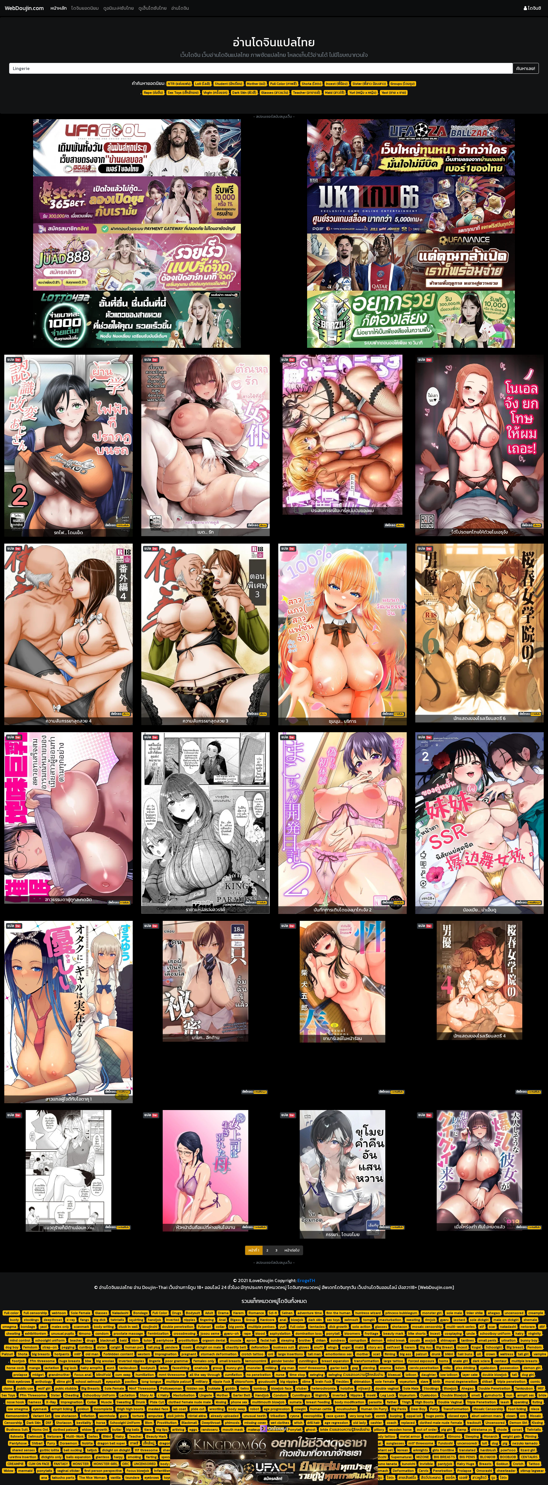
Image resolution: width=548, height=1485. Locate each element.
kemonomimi (255, 1361)
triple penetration (511, 1381)
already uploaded (225, 1415)
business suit (283, 1347)
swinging (316, 1374)
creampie (535, 1313)
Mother (222, 1395)
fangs (84, 1319)
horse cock (15, 1367)
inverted (172, 1319)
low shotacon (65, 1415)
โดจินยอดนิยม (85, 8)
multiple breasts (524, 1361)
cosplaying (453, 1333)
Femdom (534, 1347)
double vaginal (387, 1388)
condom (102, 1333)
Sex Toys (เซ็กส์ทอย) (183, 92)
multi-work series (461, 1326)
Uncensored (495, 1422)
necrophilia (313, 1415)
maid (359, 1347)
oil (479, 1354)
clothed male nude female (441, 1422)
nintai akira (197, 1415)
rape (247, 1333)
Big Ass (426, 1347)
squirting (136, 1319)
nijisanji (364, 1388)
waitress (506, 1354)
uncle (470, 1333)
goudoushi (266, 1381)
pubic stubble (66, 1388)
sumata (295, 1402)
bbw (88, 1361)
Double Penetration (494, 1388)
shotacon (399, 1326)
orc (522, 1415)
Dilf (48, 1422)
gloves (304, 1347)
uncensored (514, 1313)
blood (260, 1333)
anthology (43, 1381)
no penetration (259, 1374)
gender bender (282, 1361)
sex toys (333, 1319)
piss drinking (465, 1367)
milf (77, 1354)
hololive (347, 1388)
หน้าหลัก (60, 7)
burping (396, 1415)
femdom (30, 1347)
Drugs (176, 1313)
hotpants (62, 1354)
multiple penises (261, 1326)
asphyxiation (280, 1333)
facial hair (268, 1340)
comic (535, 1381)
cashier (376, 1422)
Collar (91, 1402)
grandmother (59, 1374)
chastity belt (236, 1347)
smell (475, 1395)
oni (270, 1354)
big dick (100, 1319)
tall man (314, 1354)
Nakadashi (120, 1313)
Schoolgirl (494, 1347)
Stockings (431, 1388)
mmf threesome (312, 1367)
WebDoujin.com (24, 8)
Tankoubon (524, 1388)
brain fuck (323, 1381)
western (144, 1354)
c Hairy (163, 1395)
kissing (221, 1402)
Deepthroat (211, 1422)
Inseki (371, 1395)
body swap (236, 1409)
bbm (135, 1340)
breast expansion (335, 1361)
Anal (222, 1319)
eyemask (40, 1409)
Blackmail (189, 1422)
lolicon (411, 1374)
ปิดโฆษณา (277, 1428)
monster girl (432, 1313)
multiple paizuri (178, 1381)
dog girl (528, 1374)
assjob (430, 1340)
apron (251, 1340)
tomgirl (369, 1319)
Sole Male (411, 1388)
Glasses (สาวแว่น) (274, 92)
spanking (521, 1402)
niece (535, 1409)
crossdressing (185, 1333)
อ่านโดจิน (180, 8)
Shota (22, 1354)
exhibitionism (35, 1333)
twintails (117, 1319)
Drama (223, 1313)
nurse (280, 1374)
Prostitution (167, 1422)
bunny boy (529, 1340)
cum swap (123, 1374)
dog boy (12, 1347)
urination (508, 1340)
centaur (500, 1361)
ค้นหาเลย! (525, 68)
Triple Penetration (481, 1402)
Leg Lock (387, 1395)
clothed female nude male (189, 1402)
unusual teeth (254, 1415)
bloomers (352, 1333)
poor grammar (176, 1361)
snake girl (460, 1361)
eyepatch (113, 1381)
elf (482, 1326)
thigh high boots (130, 1409)
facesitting (181, 1367)
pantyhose (165, 1340)
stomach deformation (219, 1354)
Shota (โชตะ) (311, 83)
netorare (528, 1326)
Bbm (148, 1422)
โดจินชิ (534, 8)
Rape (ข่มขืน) (153, 92)
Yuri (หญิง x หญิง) (362, 92)
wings (332, 1347)
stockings (31, 1319)
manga (34, 1367)
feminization (158, 1333)
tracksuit (474, 1422)
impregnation (166, 1354)
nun (509, 1395)
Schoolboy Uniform (99, 1395)
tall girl (523, 1354)
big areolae (105, 1361)
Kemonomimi (17, 1415)
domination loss (308, 1333)
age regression (336, 1422)
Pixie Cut (157, 1402)
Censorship (13, 1422)
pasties (131, 1381)
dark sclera (481, 1361)
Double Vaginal (450, 1402)
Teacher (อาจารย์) (306, 92)
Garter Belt (241, 1395)
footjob (18, 1361)
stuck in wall (128, 1326)
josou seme (209, 1333)
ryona (294, 1415)
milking (271, 1367)
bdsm (400, 1367)
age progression (277, 1409)
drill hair (313, 1422)
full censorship (35, 1313)
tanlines (467, 1340)
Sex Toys (8, 1395)
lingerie (155, 1361)
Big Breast (444, 1347)
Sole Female (80, 1313)
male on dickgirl (506, 1319)
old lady (359, 1422)
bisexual (394, 1374)
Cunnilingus (301, 1395)
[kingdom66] (274, 1446)
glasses (381, 1326)
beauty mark (393, 1333)
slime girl (64, 1381)
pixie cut (197, 1409)
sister (101, 1347)
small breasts (230, 1361)
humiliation (145, 1374)
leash (505, 1402)
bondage (28, 1326)
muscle (235, 1340)
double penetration (177, 1326)
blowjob (297, 1319)
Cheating (72, 1395)
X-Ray (51, 1402)
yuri (282, 1326)
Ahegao (467, 1388)
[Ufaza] (411, 147)
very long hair (360, 1415)
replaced (408, 1422)
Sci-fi (273, 1313)
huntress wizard (368, 1313)
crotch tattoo (252, 1354)
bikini (449, 1354)
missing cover (255, 1422)
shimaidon (362, 1381)
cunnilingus (308, 1361)
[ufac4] (274, 1472)
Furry (434, 1409)
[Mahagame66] (411, 204)
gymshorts (493, 1395)
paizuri (421, 1354)
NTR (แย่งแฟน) (179, 83)
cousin (415, 1340)
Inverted (339, 1395)
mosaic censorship (427, 1326)
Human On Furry (374, 1409)
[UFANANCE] (411, 262)
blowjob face (281, 1388)
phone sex (239, 1402)
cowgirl (300, 1409)
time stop (297, 1374)
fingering (207, 1319)
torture (138, 1415)
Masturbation (184, 1395)
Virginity (321, 1395)
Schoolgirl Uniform (125, 1422)
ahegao (494, 1313)
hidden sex (195, 1388)
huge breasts (69, 1361)
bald (123, 1340)
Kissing (537, 1422)
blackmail (107, 1340)
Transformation (456, 1409)
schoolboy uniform (495, 1333)
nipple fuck (221, 1381)
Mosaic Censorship (488, 1409)
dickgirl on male (208, 1347)
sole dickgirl (479, 1319)
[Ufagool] (137, 147)
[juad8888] (137, 262)
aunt (110, 1367)
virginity (534, 1333)
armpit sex (525, 1395)
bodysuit (148, 1367)
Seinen (287, 1313)
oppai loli (413, 1415)
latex (164, 1367)
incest (435, 1333)
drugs (90, 1340)
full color (11, 1313)
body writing (104, 1326)
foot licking (517, 1409)
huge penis (435, 1415)
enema (385, 1367)
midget (38, 1374)
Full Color (159, 1313)
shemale (530, 1319)
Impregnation (71, 1402)
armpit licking (61, 1409)
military (202, 1381)
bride (543, 1395)
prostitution (188, 1340)
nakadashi (508, 1326)
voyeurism (407, 1381)
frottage (371, 1333)
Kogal (476, 1347)
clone (7, 1388)
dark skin (315, 1319)
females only (203, 1361)
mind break (396, 1340)
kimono (85, 1333)
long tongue (151, 1381)
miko (447, 1367)
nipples (189, 1319)
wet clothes (280, 1422)
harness (35, 1402)
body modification (349, 1402)
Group (250, 1319)
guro (123, 1415)
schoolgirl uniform (50, 1340)
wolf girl (44, 1388)
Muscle (106, 1402)
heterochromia (324, 1388)
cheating (13, 1333)
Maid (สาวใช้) (334, 92)
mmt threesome (172, 1374)
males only (60, 1326)
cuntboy (85, 1347)
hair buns (465, 1354)
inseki (187, 1347)
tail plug (154, 1347)
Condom (280, 1395)
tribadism (277, 1415)
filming (390, 1354)
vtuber (301, 1388)
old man (91, 1354)
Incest (462, 1347)
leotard (459, 1319)
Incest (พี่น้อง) (337, 83)
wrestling (216, 1409)
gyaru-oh (231, 1333)
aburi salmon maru (486, 1415)
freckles (342, 1381)
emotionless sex (338, 1354)
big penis (236, 1326)
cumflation (233, 1374)
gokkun (83, 1409)
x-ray (71, 1319)
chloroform (244, 1381)
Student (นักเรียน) (228, 83)
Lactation (127, 1395)
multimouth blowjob (268, 1402)
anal (282, 1319)
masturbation (390, 1319)
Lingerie (206, 1395)
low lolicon (449, 1374)
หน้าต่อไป (292, 1250)
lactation (52, 1367)
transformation (366, 1361)
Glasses (101, 1313)
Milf (541, 1388)
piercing (368, 1367)
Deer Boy (418, 1409)
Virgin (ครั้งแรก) (215, 92)
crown (490, 1354)
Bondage (140, 1313)
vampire (539, 1354)
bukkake (214, 1388)
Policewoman (171, 1388)
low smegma (18, 1409)
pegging (68, 1347)
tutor (148, 1340)
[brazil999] (411, 319)
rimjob (430, 1319)
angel (346, 1347)
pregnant (189, 1354)
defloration (260, 1347)
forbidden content (118, 1354)
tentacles (317, 1326)
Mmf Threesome (142, 1388)
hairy (519, 1333)
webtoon (59, 1313)
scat (376, 1354)
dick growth (338, 1326)
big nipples (288, 1381)
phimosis (232, 1422)
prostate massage (128, 1333)
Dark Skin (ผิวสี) (244, 92)
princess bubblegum (401, 1313)
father (392, 1402)
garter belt (338, 1367)
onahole (201, 1367)
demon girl (532, 1367)
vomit (380, 1415)
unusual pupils (62, 1333)
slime (306, 1381)
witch (298, 1422)
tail (514, 1374)
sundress (338, 1340)
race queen (335, 1415)
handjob (154, 1319)
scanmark (81, 1326)
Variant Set (41, 1415)
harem (410, 1347)
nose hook (15, 1402)
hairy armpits (91, 1367)
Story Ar (146, 1395)
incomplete (103, 1409)
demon (376, 1340)
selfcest (393, 1347)
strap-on (49, 1347)
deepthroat (53, 1319)
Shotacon (64, 1422)
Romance (256, 1313)
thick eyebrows (18, 1381)
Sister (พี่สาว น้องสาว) (369, 83)
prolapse (20, 1374)
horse (100, 1422)
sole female (384, 1381)
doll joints (176, 1415)
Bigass (235, 1319)
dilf (542, 1326)
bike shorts (417, 1333)
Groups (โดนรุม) (402, 83)
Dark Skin (34, 1422)
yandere (171, 1347)
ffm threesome (42, 1361)
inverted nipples (131, 1361)
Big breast (515, 1347)
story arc (375, 1347)
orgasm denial (213, 1340)
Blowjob (450, 1388)
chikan (321, 1340)
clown (510, 1415)
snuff (318, 1347)
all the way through (205, 1374)
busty (14, 1319)
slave (424, 1381)
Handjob (262, 1395)
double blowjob (494, 1374)
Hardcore (267, 1319)
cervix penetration (424, 1367)
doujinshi (149, 1326)
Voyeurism (407, 1395)
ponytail (333, 1333)
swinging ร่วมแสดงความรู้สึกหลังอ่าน (355, 1374)
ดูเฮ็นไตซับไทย (152, 8)
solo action (361, 1326)
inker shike (475, 1313)
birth (436, 1381)
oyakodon (488, 1367)
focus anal (82, 1374)
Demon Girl (518, 1422)
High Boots (424, 1402)
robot (254, 1409)
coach (391, 1422)
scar (492, 1326)
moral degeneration (461, 1381)
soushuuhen (346, 1409)
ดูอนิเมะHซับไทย (118, 8)
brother (305, 1340)
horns (443, 1361)
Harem (238, 1313)
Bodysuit (193, 1313)
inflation (87, 1415)
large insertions (290, 1354)
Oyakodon (428, 1395)
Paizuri (7, 1354)
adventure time (309, 1313)
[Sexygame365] (137, 204)
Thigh (406, 1402)
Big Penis (398, 1409)
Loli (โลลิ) (202, 83)
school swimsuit (88, 1381)
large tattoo (393, 1361)
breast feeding (318, 1402)
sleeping (287, 1340)
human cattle (321, 1409)
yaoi (43, 1326)
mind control (20, 1340)
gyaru (444, 1319)
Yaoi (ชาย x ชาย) (393, 92)
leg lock (70, 1367)
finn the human (338, 1313)
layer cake (470, 1374)
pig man (287, 1367)
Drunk (140, 1402)
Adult (209, 1313)
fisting (537, 1402)
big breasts (41, 1354)
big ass (405, 1354)
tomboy (259, 1388)
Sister (55, 1395)
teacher (76, 1340)
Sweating (123, 1402)
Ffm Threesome (33, 1395)
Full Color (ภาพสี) (283, 83)
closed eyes (457, 1415)
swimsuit (351, 1319)
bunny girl (234, 1367)
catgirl (115, 1347)
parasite (375, 1402)
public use (25, 1388)
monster (254, 1367)
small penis (487, 1340)
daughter (428, 1374)
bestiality (83, 1422)
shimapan (448, 1340)
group (217, 1367)
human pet (134, 1347)
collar (220, 1326)
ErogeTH (306, 1280)
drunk (436, 1354)
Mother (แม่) (256, 83)
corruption (357, 1340)
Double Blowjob (454, 1395)
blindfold (103, 1374)
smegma (9, 1326)
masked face (158, 1409)
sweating (413, 1319)
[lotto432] (137, 319)
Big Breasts (90, 1388)
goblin (230, 1388)
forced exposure (421, 1361)
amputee (155, 1415)
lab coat (179, 1409)
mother (362, 1354)
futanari (204, 1326)
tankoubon (127, 1367)
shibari (487, 1381)
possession (509, 1367)
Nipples (356, 1395)
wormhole (107, 1415)
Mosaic (535, 1415)
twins (244, 1388)
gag (355, 1367)
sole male (454, 1313)
